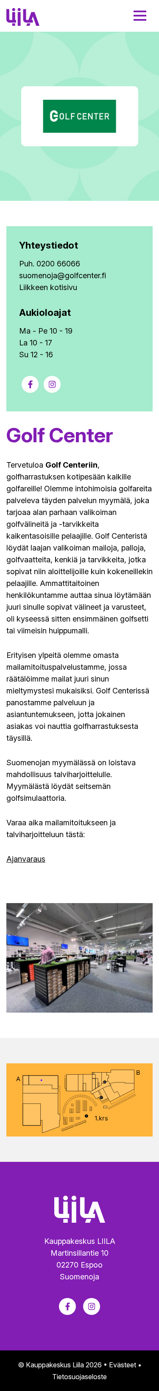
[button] (140, 16)
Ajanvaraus (25, 858)
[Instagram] (91, 1306)
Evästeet (122, 1365)
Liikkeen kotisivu (48, 287)
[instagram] (52, 384)
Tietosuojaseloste (79, 1376)
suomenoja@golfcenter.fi (62, 275)
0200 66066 (58, 263)
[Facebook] (30, 384)
